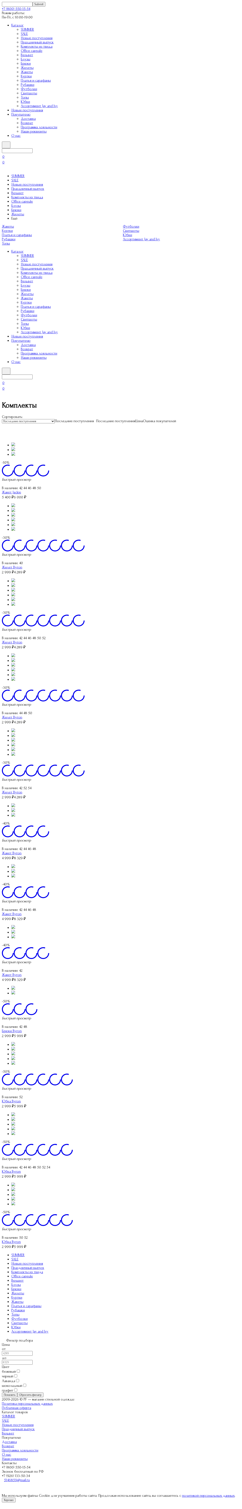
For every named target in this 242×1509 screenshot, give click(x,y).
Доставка (28, 119)
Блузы (25, 59)
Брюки (26, 63)
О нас (16, 135)
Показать (9, 1394)
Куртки (26, 76)
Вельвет (27, 55)
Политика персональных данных (27, 1403)
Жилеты (27, 68)
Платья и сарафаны (36, 80)
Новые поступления (36, 38)
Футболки (29, 89)
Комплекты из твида (36, 46)
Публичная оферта (16, 1408)
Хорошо (9, 1500)
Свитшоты (29, 93)
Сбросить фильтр (30, 1394)
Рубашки (27, 85)
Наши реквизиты (34, 131)
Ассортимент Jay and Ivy (39, 106)
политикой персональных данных (208, 1495)
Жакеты (27, 72)
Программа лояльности (39, 127)
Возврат (27, 123)
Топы (25, 97)
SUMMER (27, 29)
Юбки (25, 102)
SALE (24, 34)
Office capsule (31, 51)
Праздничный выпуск (37, 42)
